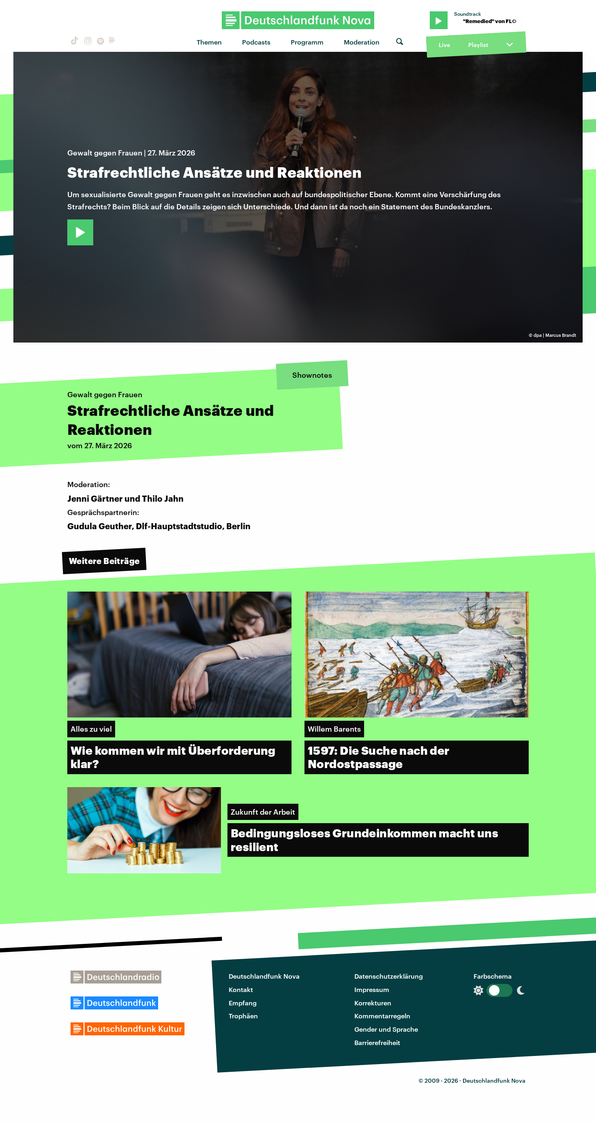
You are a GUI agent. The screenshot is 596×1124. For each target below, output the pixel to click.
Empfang (243, 1003)
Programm (307, 42)
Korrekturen (372, 1003)
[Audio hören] (80, 232)
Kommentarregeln (382, 1016)
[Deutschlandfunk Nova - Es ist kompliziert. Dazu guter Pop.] (298, 20)
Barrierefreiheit (377, 1042)
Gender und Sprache (386, 1029)
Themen (209, 42)
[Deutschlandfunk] (112, 42)
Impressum (371, 989)
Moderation (361, 42)
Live (444, 44)
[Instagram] (86, 42)
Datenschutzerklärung (388, 976)
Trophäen (243, 1016)
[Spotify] (100, 42)
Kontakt (241, 989)
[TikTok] (74, 42)
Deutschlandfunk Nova (264, 976)
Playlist (478, 44)
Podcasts (256, 42)
